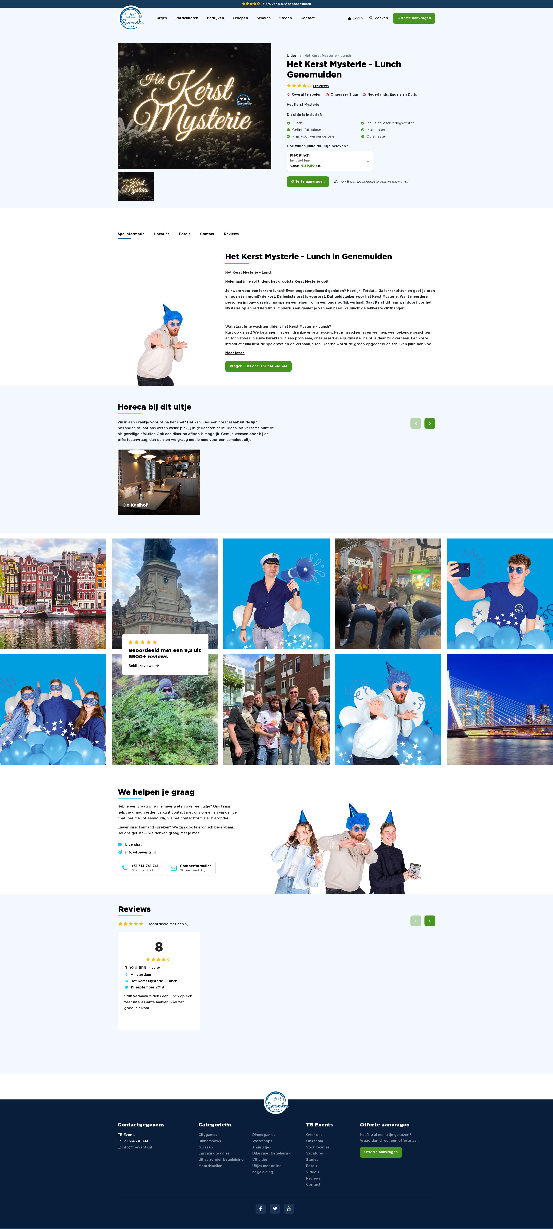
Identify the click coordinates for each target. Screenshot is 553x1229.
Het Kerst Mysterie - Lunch (154, 981)
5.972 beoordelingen (294, 4)
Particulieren (186, 18)
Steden (285, 18)
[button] (429, 423)
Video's (312, 1172)
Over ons (314, 1135)
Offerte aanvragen (414, 18)
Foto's (184, 234)
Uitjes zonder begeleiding (221, 1159)
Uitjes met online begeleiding (266, 1169)
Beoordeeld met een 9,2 (169, 924)
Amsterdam (141, 974)
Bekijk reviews (141, 666)
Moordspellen (210, 1166)
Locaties (161, 234)
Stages (312, 1159)
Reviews (231, 234)
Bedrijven (215, 18)
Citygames (208, 1135)
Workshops (262, 1141)
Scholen (264, 18)
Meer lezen (235, 353)
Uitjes (162, 18)
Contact (307, 18)
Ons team (314, 1141)
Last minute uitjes (214, 1153)
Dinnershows (210, 1141)
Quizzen (206, 1147)
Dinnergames (263, 1135)
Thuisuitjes (261, 1147)
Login (358, 18)
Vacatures (315, 1153)
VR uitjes (260, 1159)
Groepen (240, 18)
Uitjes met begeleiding (272, 1153)
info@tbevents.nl (140, 852)
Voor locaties (317, 1147)
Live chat (133, 844)
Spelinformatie (131, 234)
